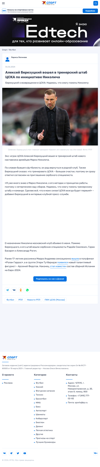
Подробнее (90, 11)
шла (76, 258)
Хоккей (39, 387)
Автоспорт (41, 410)
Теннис (39, 394)
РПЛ (20, 300)
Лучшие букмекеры (45, 442)
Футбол (12, 50)
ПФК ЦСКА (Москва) (55, 300)
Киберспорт (42, 418)
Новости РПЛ (33, 300)
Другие (39, 434)
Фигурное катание (45, 391)
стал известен (58, 266)
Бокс (38, 406)
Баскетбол (41, 399)
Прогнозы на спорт (45, 438)
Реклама (8, 383)
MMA (38, 402)
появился (62, 262)
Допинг (39, 426)
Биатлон (40, 422)
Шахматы (40, 414)
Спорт (4, 50)
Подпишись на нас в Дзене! (50, 279)
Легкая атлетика (44, 430)
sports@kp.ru (81, 402)
